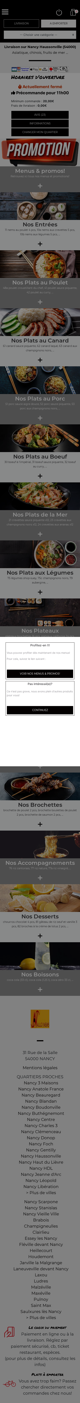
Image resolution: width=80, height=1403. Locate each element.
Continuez (40, 710)
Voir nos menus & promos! (40, 673)
